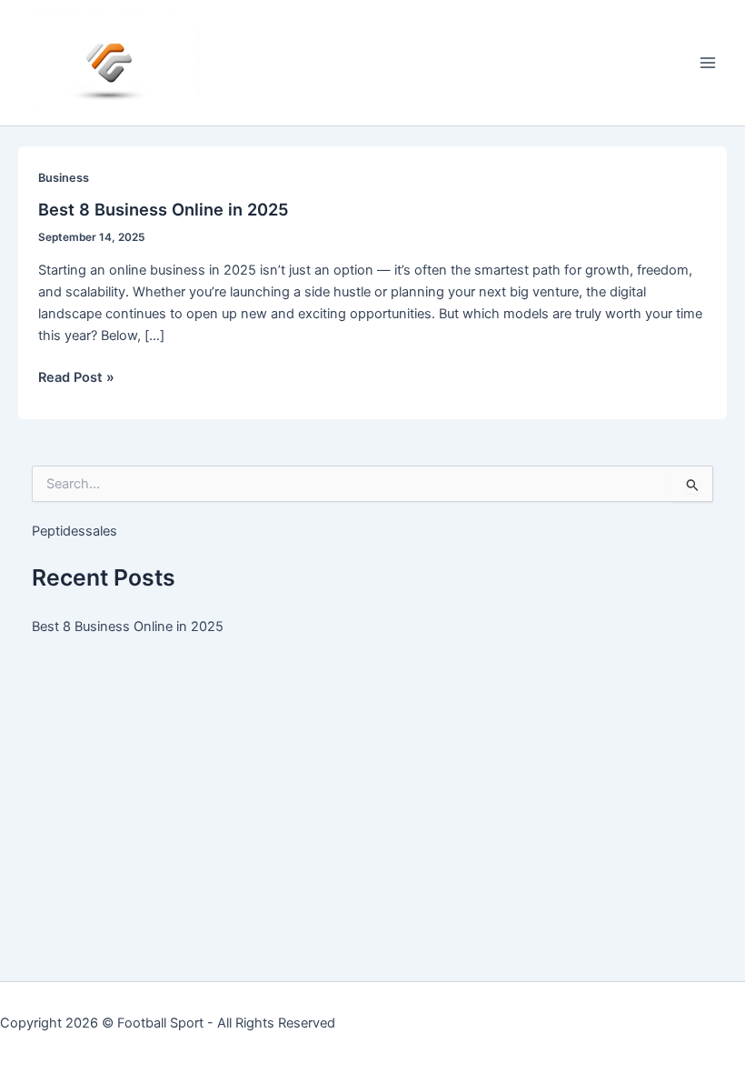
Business (63, 178)
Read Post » (76, 378)
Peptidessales (74, 531)
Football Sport (160, 1023)
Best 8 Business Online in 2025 (163, 209)
